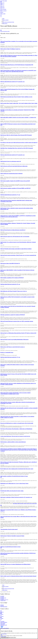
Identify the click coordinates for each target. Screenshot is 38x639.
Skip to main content (3, 0)
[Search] (19, 15)
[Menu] (19, 16)
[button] (19, 5)
